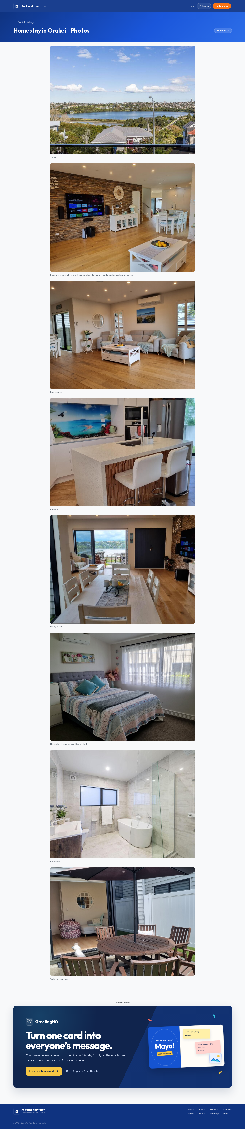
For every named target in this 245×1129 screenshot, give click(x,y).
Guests (214, 1109)
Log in (205, 5)
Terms (191, 1113)
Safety (202, 1113)
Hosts (202, 1109)
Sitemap (214, 1113)
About (191, 1109)
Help (225, 1113)
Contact (227, 1109)
